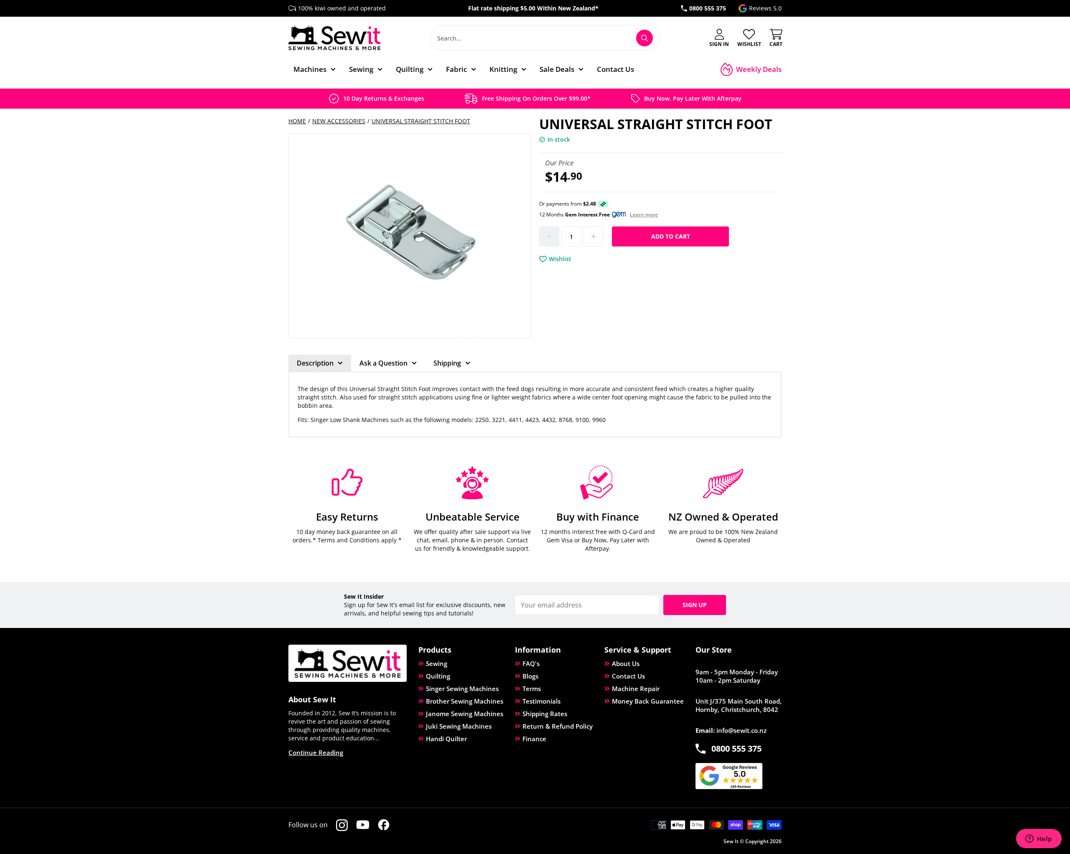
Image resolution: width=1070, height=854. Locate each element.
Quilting (438, 676)
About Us (625, 663)
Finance (534, 739)
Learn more (644, 214)
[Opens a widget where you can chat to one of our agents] (1039, 839)
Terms (531, 688)
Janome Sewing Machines (464, 713)
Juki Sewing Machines (459, 726)
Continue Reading (315, 752)
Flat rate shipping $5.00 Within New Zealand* (533, 8)
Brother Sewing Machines (464, 701)
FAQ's (531, 663)
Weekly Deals (759, 69)
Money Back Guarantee (648, 701)
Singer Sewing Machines (462, 688)
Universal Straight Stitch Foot (421, 121)
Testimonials (541, 701)
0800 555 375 (707, 8)
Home (297, 121)
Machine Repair (636, 688)
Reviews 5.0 (765, 8)
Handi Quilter (446, 739)
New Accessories (338, 121)
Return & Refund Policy (557, 726)
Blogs (530, 676)
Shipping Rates (544, 713)
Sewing (436, 663)
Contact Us (628, 676)
